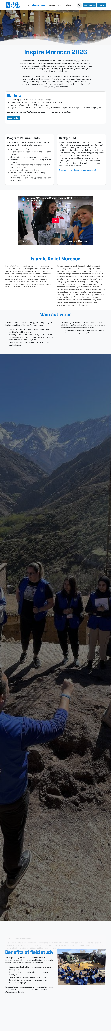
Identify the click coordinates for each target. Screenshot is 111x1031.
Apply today (13, 118)
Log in (101, 5)
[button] (79, 5)
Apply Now (89, 5)
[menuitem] (27, 5)
